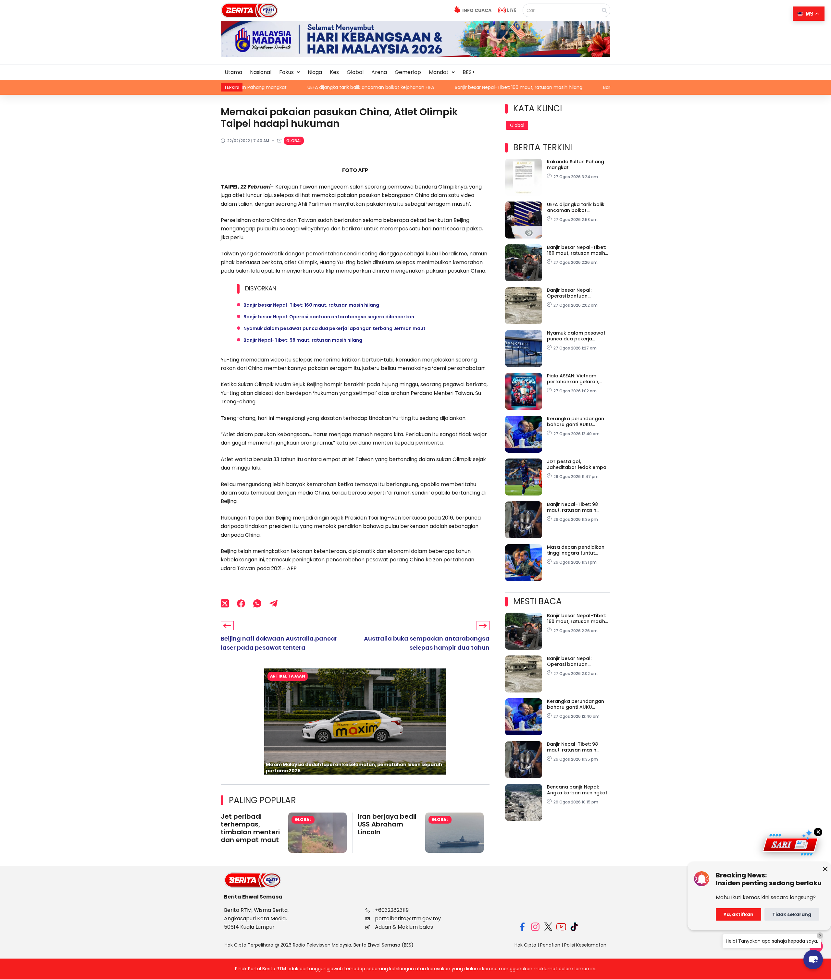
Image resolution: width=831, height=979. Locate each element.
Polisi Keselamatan (585, 945)
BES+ (469, 72)
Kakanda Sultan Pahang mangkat (575, 164)
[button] (289, 72)
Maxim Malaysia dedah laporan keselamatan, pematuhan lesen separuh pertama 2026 (354, 767)
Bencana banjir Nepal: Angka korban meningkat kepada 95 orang (577, 790)
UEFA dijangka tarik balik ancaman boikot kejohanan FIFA (281, 87)
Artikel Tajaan (287, 676)
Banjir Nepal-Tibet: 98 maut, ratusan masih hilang (302, 340)
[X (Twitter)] (225, 603)
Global (355, 72)
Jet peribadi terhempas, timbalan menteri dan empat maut (250, 828)
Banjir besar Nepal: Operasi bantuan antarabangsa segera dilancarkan (593, 87)
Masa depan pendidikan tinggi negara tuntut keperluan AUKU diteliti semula (575, 550)
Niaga (315, 72)
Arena (379, 72)
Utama (233, 72)
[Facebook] (241, 603)
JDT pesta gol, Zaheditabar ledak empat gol (577, 464)
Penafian (550, 945)
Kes (334, 72)
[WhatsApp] (257, 603)
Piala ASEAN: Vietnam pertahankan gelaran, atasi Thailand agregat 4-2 (578, 379)
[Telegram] (273, 603)
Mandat (439, 72)
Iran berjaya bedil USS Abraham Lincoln (387, 824)
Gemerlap (408, 72)
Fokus (286, 72)
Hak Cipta (525, 945)
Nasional (260, 72)
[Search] (604, 10)
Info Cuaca (476, 10)
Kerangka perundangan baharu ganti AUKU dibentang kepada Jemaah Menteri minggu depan (575, 421)
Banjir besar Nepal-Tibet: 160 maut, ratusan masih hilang (429, 87)
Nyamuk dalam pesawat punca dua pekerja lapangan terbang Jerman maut (334, 328)
